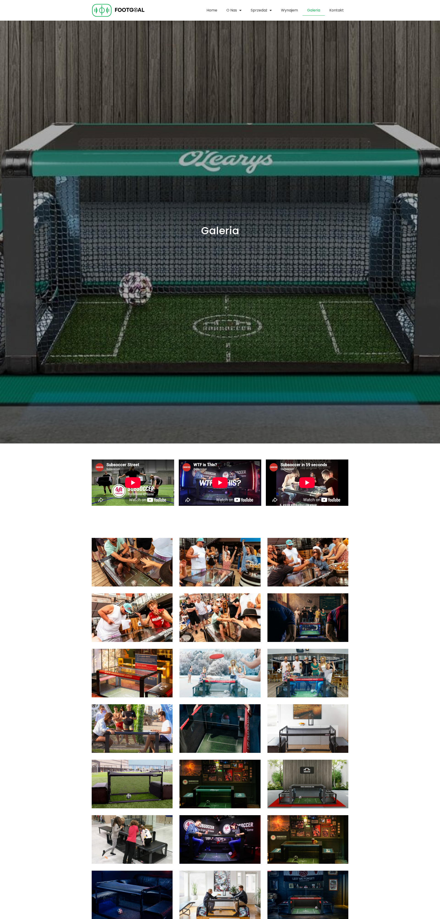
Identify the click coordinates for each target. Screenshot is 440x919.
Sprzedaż (259, 10)
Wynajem (289, 10)
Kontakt (336, 10)
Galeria (313, 10)
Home (211, 10)
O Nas (231, 10)
